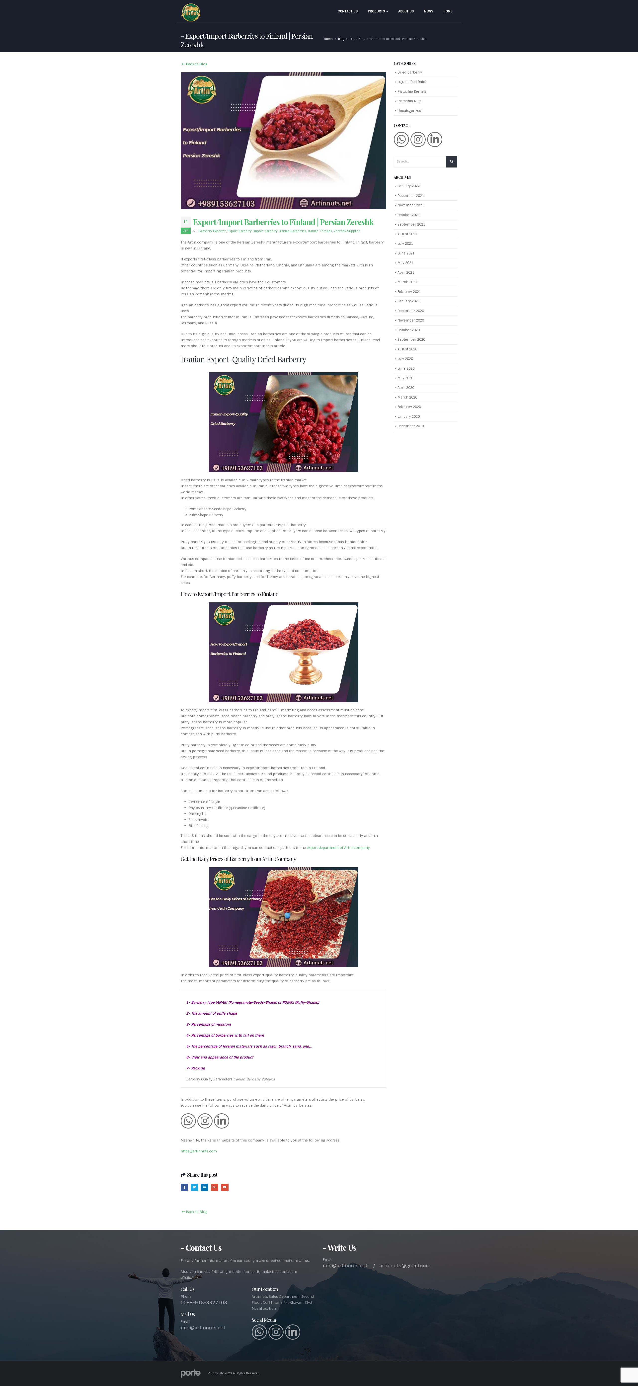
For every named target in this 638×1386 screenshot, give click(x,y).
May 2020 (405, 378)
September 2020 (411, 339)
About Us (406, 11)
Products (376, 11)
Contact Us (348, 11)
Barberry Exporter (212, 231)
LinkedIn (204, 1187)
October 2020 (409, 330)
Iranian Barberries (293, 231)
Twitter (194, 1187)
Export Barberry (240, 231)
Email (224, 1187)
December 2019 (411, 426)
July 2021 (405, 244)
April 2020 (406, 388)
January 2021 (409, 301)
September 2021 (411, 224)
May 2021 (405, 263)
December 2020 (411, 311)
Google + (214, 1187)
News (428, 11)
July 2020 (405, 359)
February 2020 (409, 407)
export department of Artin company (338, 847)
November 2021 (411, 205)
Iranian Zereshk (320, 231)
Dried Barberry (410, 72)
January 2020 (409, 416)
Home (447, 11)
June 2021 (406, 253)
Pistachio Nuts (409, 101)
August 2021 (407, 234)
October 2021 (409, 215)
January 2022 (409, 186)
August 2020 (407, 349)
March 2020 (407, 397)
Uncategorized (409, 111)
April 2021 (406, 272)
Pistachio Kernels (412, 91)
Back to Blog (196, 64)
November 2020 (411, 320)
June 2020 (406, 368)
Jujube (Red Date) (412, 82)
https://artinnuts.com (199, 1151)
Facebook (184, 1187)
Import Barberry (265, 231)
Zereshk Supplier (347, 231)
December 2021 (411, 196)
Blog (341, 39)
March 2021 (407, 282)
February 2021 (409, 292)
